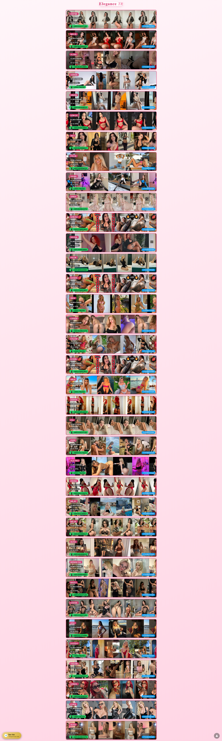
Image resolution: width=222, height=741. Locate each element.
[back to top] (217, 736)
